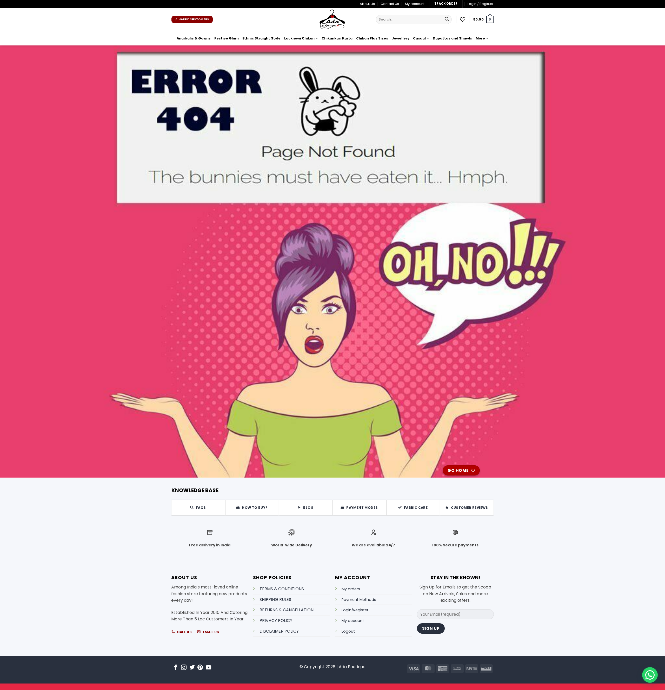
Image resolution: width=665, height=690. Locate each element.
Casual (419, 38)
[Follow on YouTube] (208, 668)
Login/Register (355, 610)
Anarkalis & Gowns (194, 38)
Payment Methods (359, 599)
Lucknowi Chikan (299, 38)
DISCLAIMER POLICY (279, 631)
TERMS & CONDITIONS (282, 589)
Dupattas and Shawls (452, 38)
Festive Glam (226, 38)
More (480, 38)
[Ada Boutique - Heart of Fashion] (332, 19)
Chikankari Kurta (337, 38)
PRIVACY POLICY (276, 621)
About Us (367, 4)
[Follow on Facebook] (175, 668)
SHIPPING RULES (275, 599)
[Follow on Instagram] (184, 668)
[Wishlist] (462, 19)
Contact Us (390, 4)
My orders (351, 589)
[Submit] (446, 19)
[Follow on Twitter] (192, 668)
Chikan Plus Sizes (372, 38)
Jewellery (400, 38)
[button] (481, 4)
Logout (348, 631)
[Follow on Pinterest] (200, 668)
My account (414, 4)
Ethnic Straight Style (261, 38)
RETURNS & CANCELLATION (287, 610)
